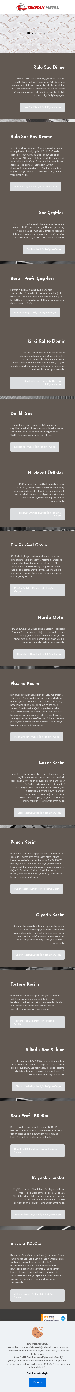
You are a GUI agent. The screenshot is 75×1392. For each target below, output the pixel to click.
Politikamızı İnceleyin (37, 1373)
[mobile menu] (70, 7)
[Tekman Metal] (37, 7)
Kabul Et (37, 1382)
